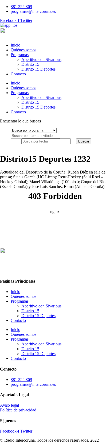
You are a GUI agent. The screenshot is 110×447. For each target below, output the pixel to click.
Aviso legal (9, 405)
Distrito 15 (30, 64)
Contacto (18, 74)
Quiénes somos (23, 50)
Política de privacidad (18, 410)
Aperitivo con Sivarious (41, 59)
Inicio (15, 45)
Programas (20, 54)
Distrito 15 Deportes (38, 69)
